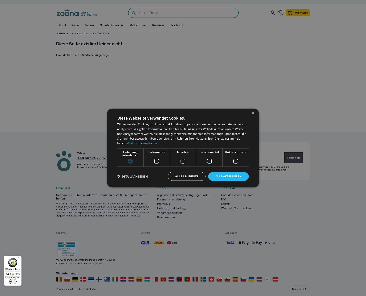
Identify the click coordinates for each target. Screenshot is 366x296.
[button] (132, 176)
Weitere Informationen (142, 143)
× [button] (253, 113)
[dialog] (183, 148)
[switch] (13, 281)
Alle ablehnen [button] (186, 176)
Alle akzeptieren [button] (228, 176)
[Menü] (19, 258)
